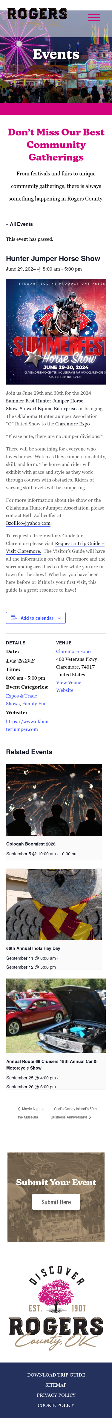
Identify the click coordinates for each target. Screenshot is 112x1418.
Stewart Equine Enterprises (49, 408)
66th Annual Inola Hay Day (33, 948)
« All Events (19, 223)
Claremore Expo (72, 424)
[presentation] (54, 800)
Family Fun (34, 703)
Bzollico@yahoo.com (28, 523)
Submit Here (56, 1202)
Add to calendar (37, 618)
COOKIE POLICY (56, 1405)
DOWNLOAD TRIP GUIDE (56, 1375)
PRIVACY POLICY (56, 1395)
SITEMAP (56, 1385)
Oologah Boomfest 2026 (31, 844)
